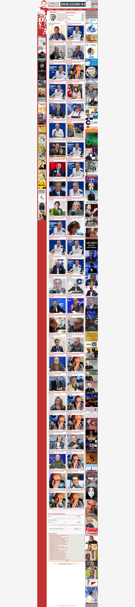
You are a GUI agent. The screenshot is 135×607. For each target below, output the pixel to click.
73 (71, 563)
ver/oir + (64, 60)
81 (61, 564)
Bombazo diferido (58, 536)
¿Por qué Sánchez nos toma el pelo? (62, 537)
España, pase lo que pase (63, 17)
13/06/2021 (52, 559)
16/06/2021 (52, 535)
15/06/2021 (52, 541)
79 (59, 564)
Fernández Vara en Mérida (59, 546)
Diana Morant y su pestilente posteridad (65, 15)
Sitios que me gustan (92, 17)
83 (64, 564)
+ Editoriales (69, 60)
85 (66, 564)
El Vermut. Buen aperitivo (59, 551)
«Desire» (56, 545)
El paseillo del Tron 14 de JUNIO (61, 550)
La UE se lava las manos (63, 16)
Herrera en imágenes (92, 15)
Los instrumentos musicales (60, 542)
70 (68, 563)
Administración (91, 11)
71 (69, 563)
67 (64, 563)
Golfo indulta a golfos (62, 14)
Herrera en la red (91, 13)
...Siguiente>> (69, 564)
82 (63, 564)
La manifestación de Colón (60, 555)
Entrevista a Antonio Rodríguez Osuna (62, 541)
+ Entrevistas (51, 60)
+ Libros (68, 216)
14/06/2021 (52, 550)
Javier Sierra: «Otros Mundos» (60, 540)
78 (77, 563)
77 (76, 563)
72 (70, 563)
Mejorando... (57, 549)
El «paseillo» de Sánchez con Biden (61, 547)
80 (60, 564)
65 (62, 563)
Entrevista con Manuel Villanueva (61, 554)
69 (67, 563)
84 (65, 564)
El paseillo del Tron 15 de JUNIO (61, 544)
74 (73, 563)
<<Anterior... (59, 563)
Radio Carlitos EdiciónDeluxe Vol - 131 (62, 559)
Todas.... (67, 560)
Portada (66, 21)
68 (66, 563)
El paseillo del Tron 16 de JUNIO (61, 535)
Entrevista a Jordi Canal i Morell (61, 556)
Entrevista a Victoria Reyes (60, 539)
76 (75, 563)
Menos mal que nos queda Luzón (64, 18)
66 (63, 563)
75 (74, 563)
